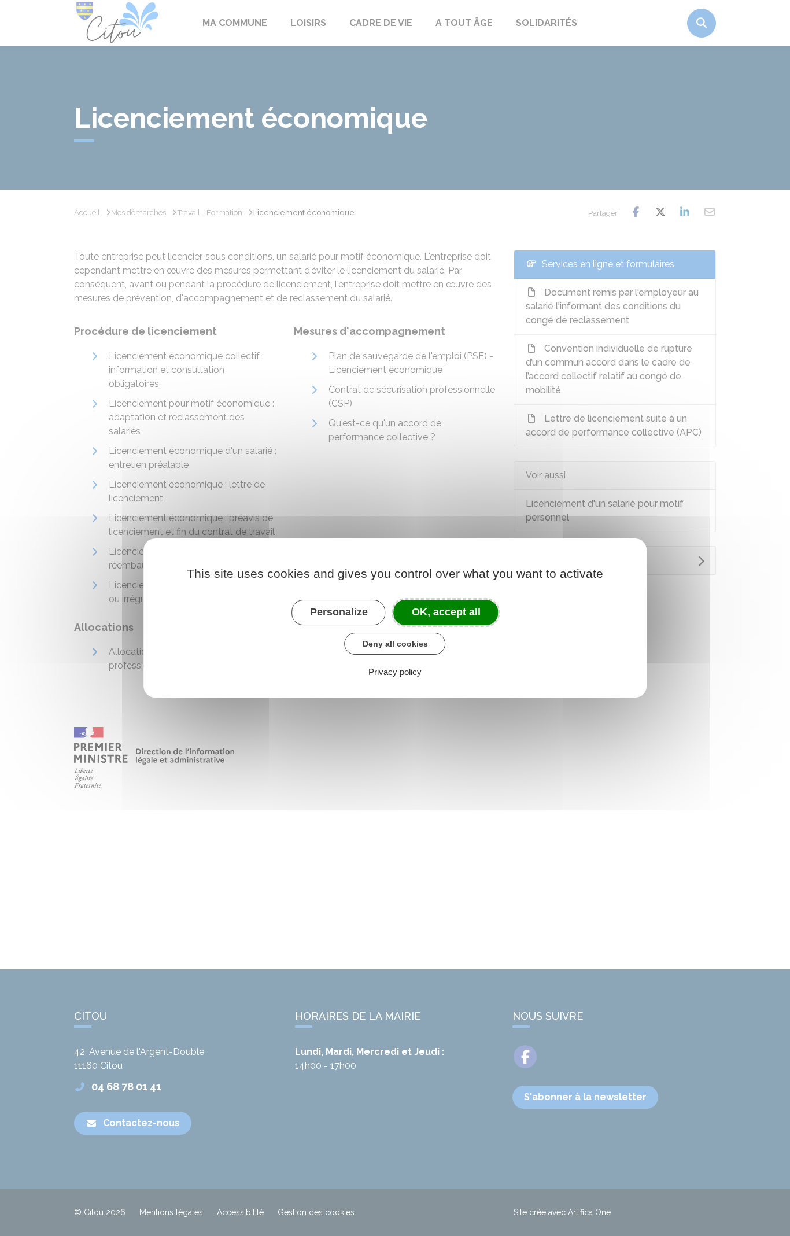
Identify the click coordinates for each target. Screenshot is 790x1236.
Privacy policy (395, 672)
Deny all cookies (395, 643)
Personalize (339, 612)
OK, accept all (446, 612)
